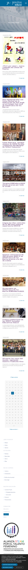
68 (9, 412)
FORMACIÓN (7, 506)
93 (12, 423)
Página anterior (14, 377)
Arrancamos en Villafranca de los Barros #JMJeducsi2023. (13, 289)
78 (21, 415)
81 (12, 417)
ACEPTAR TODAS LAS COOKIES (9, 564)
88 (15, 420)
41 (18, 398)
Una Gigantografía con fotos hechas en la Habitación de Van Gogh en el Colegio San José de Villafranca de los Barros (13, 103)
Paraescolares (8, 499)
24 (21, 390)
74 (9, 415)
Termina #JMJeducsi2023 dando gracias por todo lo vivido (14, 184)
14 (9, 387)
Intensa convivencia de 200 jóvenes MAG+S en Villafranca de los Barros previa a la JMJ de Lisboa (13, 258)
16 (15, 387)
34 (15, 395)
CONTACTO (7, 511)
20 (9, 390)
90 (21, 420)
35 (18, 395)
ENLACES (6, 509)
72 (21, 412)
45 (12, 401)
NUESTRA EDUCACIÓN (9, 486)
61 (6, 409)
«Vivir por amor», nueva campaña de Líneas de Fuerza (13, 67)
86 (9, 420)
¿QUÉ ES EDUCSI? (8, 439)
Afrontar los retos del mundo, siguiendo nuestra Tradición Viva (13, 360)
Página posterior (13, 429)
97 (14, 426)
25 (6, 393)
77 (18, 415)
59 (18, 406)
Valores (6, 447)
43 (6, 401)
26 (9, 393)
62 (9, 409)
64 (15, 409)
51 (12, 404)
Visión (6, 445)
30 (21, 393)
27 (12, 393)
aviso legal (18, 557)
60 (21, 406)
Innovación (8, 494)
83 (18, 417)
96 (21, 423)
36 (21, 395)
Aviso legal (7, 479)
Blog (6, 461)
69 (12, 412)
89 (18, 420)
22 (15, 390)
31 (6, 395)
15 (12, 387)
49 (6, 404)
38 (9, 398)
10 (15, 384)
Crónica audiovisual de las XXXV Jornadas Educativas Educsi (13, 321)
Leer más (22, 78)
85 (6, 420)
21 (12, 390)
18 (21, 387)
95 (18, 423)
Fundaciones (7, 473)
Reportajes (7, 456)
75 (12, 415)
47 (18, 401)
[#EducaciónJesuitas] (14, 3)
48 (21, 401)
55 (6, 406)
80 (9, 417)
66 (21, 409)
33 (12, 395)
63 (12, 409)
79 (6, 417)
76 (15, 415)
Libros (6, 458)
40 (15, 398)
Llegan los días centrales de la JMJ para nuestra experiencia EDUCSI (14, 224)
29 (18, 393)
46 (15, 401)
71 (18, 412)
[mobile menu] (26, 3)
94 (15, 423)
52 (15, 404)
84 (21, 417)
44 (9, 401)
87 (12, 420)
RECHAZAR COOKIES (7, 567)
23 (18, 390)
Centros (6, 471)
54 (21, 404)
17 (18, 387)
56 (9, 406)
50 (9, 404)
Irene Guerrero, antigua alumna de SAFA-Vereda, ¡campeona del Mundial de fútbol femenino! (14, 145)
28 (15, 393)
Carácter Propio (8, 489)
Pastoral (7, 497)
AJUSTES (19, 561)
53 (18, 404)
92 (9, 423)
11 (18, 384)
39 (12, 398)
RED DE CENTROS (8, 468)
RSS (5, 517)
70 (15, 412)
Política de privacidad (9, 477)
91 (6, 423)
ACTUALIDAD (7, 450)
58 (15, 406)
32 (9, 395)
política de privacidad (11, 559)
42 (21, 398)
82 (15, 417)
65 (18, 409)
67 (6, 412)
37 (6, 398)
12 (21, 384)
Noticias (6, 453)
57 (12, 406)
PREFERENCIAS (19, 567)
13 (6, 387)
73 (6, 415)
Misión (6, 442)
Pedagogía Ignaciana (10, 492)
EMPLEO (6, 514)
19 (6, 390)
